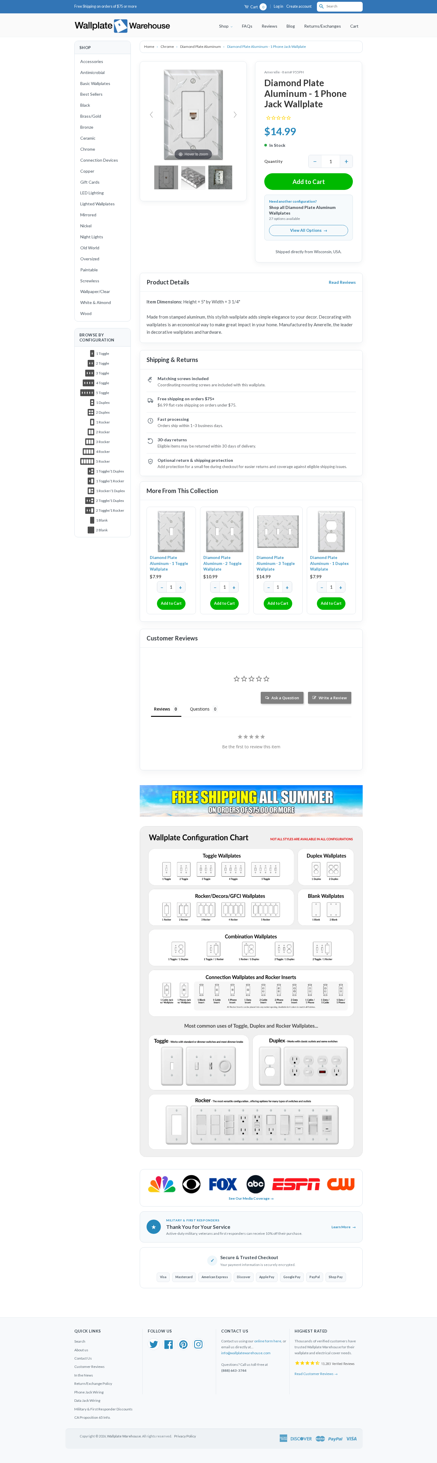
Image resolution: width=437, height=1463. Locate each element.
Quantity (273, 161)
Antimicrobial (92, 72)
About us (81, 1350)
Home (149, 46)
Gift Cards (90, 182)
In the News (83, 1375)
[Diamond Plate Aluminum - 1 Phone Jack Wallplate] (220, 177)
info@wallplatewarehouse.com (246, 1353)
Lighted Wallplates (97, 203)
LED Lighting (92, 192)
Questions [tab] (200, 709)
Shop (224, 26)
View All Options (308, 230)
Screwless (89, 280)
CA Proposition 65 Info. (92, 1417)
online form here (267, 1341)
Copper (87, 171)
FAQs (247, 26)
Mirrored (88, 214)
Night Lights (91, 236)
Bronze (86, 127)
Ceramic (87, 138)
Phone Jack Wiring (88, 1392)
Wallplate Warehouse (124, 1436)
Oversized (89, 258)
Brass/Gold (90, 116)
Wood (86, 313)
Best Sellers (91, 94)
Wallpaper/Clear (95, 291)
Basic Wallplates (95, 83)
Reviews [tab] (162, 709)
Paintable (89, 269)
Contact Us (83, 1358)
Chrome (87, 149)
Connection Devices (99, 160)
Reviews (269, 26)
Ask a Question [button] (285, 697)
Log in (278, 6)
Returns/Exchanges (322, 26)
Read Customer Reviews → (316, 1373)
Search (79, 1341)
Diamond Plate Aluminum (200, 46)
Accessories (91, 61)
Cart (257, 7)
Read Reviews (342, 282)
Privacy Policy (185, 1436)
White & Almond (95, 302)
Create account (299, 6)
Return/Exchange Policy (93, 1383)
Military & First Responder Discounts (103, 1409)
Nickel (86, 225)
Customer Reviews (89, 1366)
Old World (89, 247)
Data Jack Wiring (87, 1400)
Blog (291, 26)
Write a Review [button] (333, 697)
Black (85, 105)
